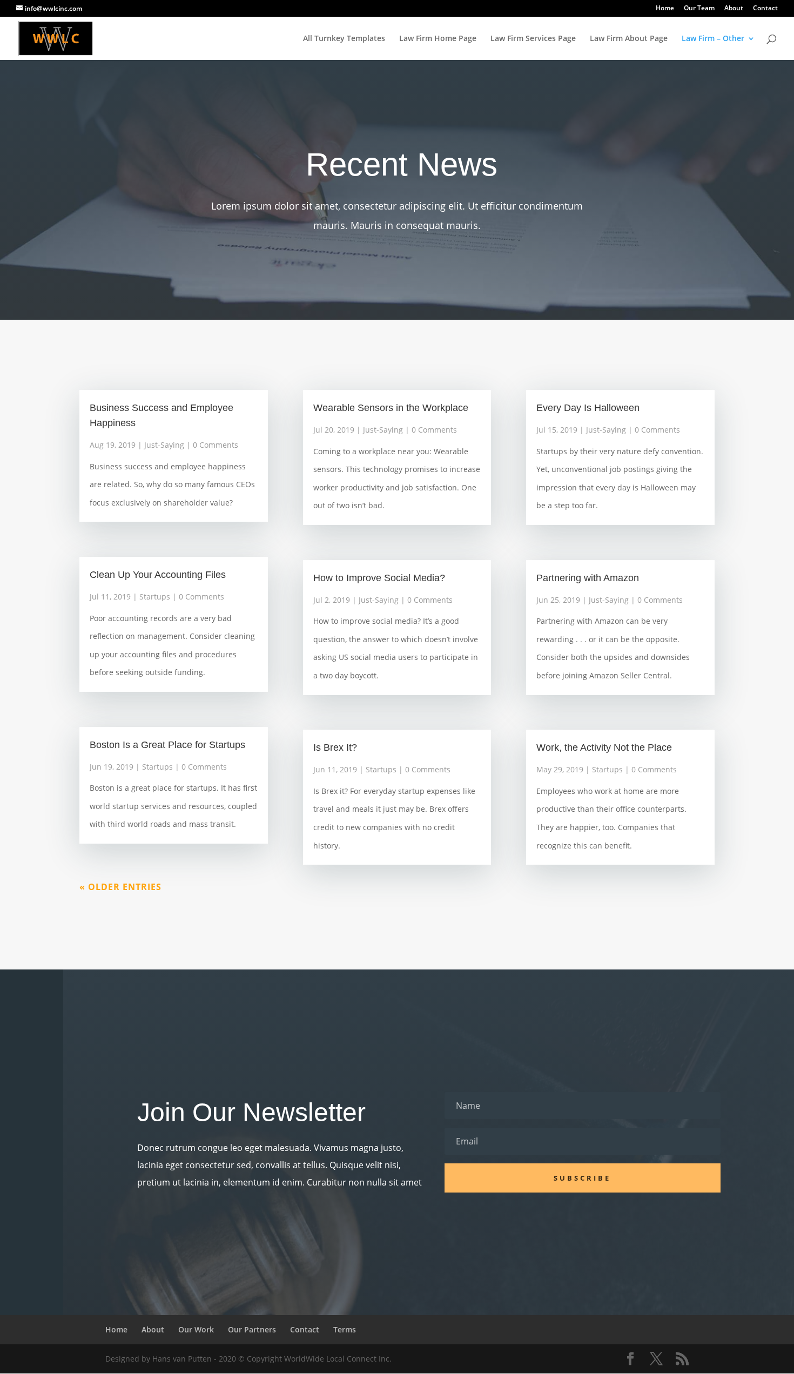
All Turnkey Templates (344, 39)
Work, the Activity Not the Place (604, 747)
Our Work (196, 1329)
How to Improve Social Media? (379, 577)
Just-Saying (164, 445)
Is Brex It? (335, 747)
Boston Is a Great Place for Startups (167, 744)
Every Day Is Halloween (588, 407)
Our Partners (252, 1329)
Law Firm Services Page (533, 39)
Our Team (699, 8)
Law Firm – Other (713, 39)
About (733, 8)
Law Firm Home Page (437, 39)
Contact (765, 8)
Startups (154, 596)
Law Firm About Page (629, 39)
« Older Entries (120, 887)
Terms (344, 1329)
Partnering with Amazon (587, 577)
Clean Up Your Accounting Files (158, 574)
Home (665, 8)
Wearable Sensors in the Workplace (390, 407)
